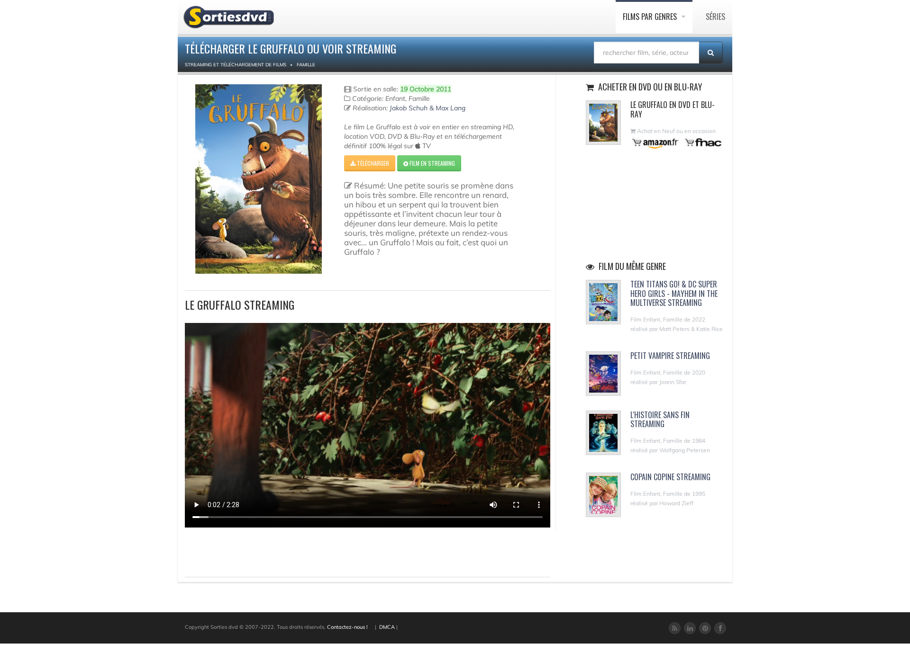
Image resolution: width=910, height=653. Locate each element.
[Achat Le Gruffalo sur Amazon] (655, 142)
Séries (715, 16)
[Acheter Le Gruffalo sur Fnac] (702, 142)
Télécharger (372, 163)
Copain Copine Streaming (670, 477)
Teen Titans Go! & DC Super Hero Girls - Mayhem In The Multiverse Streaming (674, 293)
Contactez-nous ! (347, 627)
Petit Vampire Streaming (670, 355)
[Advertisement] (240, 551)
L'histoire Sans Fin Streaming (660, 419)
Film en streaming (431, 163)
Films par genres (651, 16)
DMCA (387, 627)
